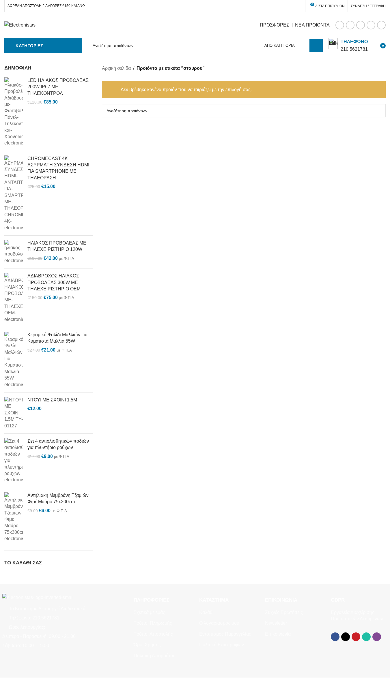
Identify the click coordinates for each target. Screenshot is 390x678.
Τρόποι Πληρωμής (153, 623)
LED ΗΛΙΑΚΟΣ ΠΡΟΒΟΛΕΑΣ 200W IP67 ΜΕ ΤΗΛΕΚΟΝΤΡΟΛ (58, 87)
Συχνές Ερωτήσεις (284, 612)
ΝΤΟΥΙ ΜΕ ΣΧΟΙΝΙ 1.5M (52, 399)
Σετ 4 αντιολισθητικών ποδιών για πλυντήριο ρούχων (58, 444)
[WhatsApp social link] (371, 25)
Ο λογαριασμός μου (219, 623)
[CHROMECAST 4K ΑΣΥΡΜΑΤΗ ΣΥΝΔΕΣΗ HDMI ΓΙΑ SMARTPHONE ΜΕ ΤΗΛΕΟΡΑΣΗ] (13, 193)
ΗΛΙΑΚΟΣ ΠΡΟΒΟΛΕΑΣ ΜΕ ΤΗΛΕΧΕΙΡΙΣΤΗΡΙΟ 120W (56, 246)
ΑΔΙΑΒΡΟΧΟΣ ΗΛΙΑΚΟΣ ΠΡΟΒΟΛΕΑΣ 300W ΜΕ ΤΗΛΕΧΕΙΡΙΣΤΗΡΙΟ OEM (54, 282)
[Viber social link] (381, 25)
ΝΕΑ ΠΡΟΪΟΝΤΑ (312, 24)
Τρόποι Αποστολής (153, 634)
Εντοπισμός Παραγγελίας (225, 634)
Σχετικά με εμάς (149, 612)
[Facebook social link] (339, 25)
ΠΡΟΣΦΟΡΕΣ (274, 24)
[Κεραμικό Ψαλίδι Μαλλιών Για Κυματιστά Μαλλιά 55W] (13, 360)
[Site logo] (20, 24)
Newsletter (276, 623)
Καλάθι (206, 612)
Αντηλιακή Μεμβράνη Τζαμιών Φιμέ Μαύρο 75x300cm (58, 498)
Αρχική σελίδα (116, 68)
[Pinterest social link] (360, 25)
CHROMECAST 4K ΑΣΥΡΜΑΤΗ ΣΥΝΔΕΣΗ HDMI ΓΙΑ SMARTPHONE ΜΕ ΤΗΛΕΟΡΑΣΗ (58, 168)
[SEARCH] (316, 45)
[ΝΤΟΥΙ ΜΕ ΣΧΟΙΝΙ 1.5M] (13, 413)
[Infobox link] (348, 45)
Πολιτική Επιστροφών (221, 644)
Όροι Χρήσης (147, 644)
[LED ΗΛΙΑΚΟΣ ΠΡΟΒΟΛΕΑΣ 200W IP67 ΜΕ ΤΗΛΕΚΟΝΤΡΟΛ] (13, 112)
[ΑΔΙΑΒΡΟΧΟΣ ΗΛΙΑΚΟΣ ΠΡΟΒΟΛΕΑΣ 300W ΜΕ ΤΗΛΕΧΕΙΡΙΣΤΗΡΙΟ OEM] (13, 298)
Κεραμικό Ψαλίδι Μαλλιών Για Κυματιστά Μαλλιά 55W (57, 337)
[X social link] (350, 25)
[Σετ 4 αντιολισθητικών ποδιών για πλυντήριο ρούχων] (13, 460)
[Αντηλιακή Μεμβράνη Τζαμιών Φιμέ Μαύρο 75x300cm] (13, 517)
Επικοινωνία (278, 634)
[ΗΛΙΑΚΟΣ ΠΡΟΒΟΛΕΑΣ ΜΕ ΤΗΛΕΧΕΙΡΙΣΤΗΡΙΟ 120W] (13, 252)
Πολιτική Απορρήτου (155, 655)
